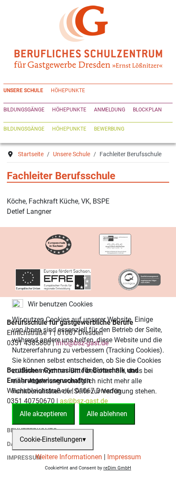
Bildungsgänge (23, 110)
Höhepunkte (68, 90)
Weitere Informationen (68, 457)
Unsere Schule (23, 90)
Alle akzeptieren (43, 414)
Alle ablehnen (107, 414)
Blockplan (147, 110)
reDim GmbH (117, 468)
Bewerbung (109, 129)
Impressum (124, 457)
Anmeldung (109, 110)
